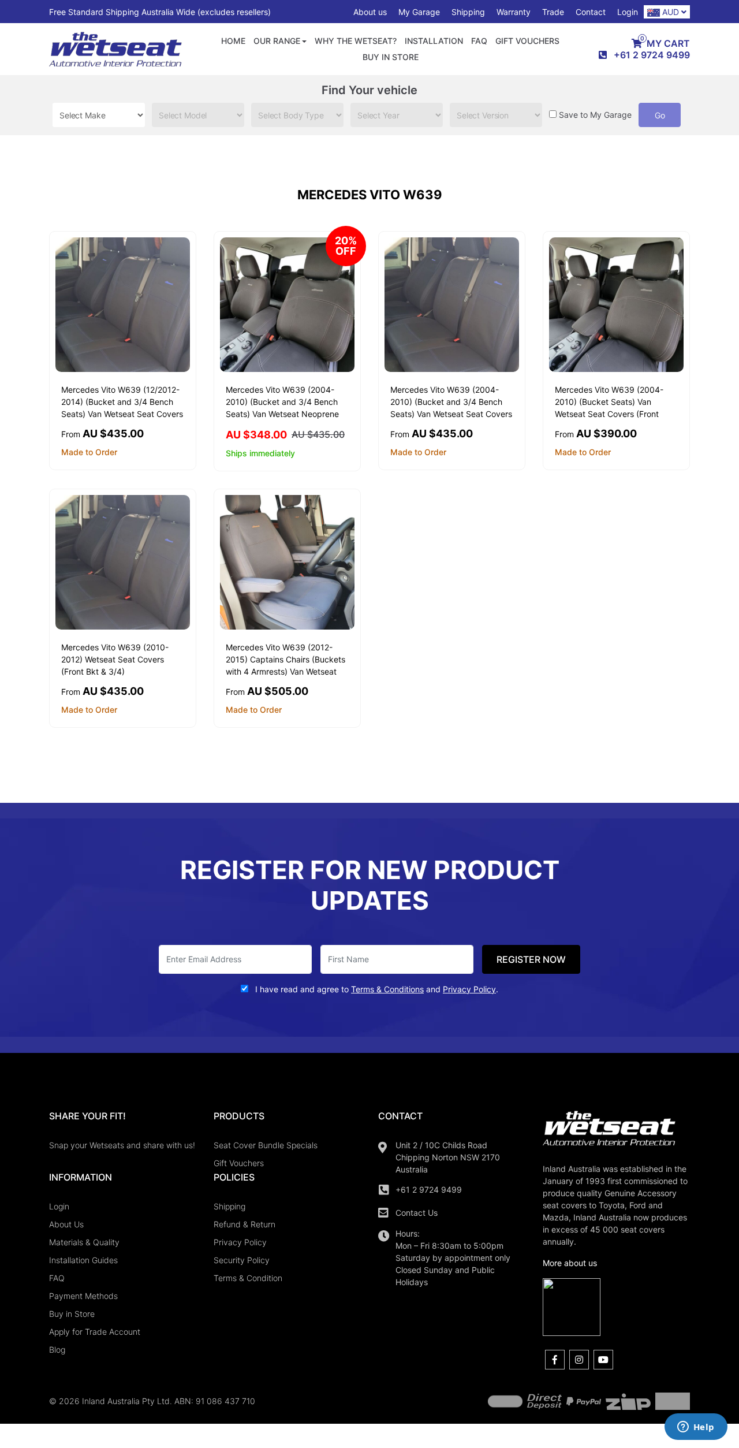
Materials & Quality (84, 1242)
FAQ (479, 41)
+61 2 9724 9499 (428, 1189)
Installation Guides (83, 1260)
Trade (553, 12)
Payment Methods (83, 1296)
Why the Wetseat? (356, 41)
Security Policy (242, 1260)
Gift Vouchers (527, 41)
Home (233, 41)
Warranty (514, 12)
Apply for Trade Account (94, 1332)
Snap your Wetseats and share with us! (122, 1145)
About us (370, 12)
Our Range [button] (276, 41)
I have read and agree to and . (375, 989)
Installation (434, 41)
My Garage (419, 12)
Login (627, 12)
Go (660, 115)
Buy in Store (391, 57)
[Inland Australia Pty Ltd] (115, 48)
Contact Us (416, 1213)
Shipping (468, 12)
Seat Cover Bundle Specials (266, 1145)
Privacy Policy (240, 1242)
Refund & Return (244, 1224)
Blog (57, 1349)
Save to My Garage (595, 115)
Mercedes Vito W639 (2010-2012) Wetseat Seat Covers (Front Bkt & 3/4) (115, 659)
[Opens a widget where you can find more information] (695, 1427)
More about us (570, 1263)
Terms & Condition (248, 1278)
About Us (66, 1224)
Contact (591, 12)
